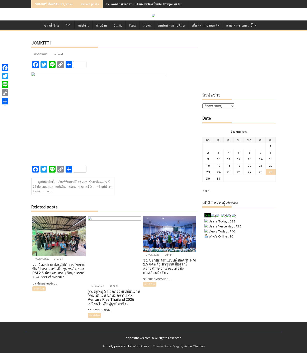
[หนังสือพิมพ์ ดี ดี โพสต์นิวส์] (35, 24)
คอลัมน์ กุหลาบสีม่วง (171, 25)
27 (249, 172)
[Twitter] (5, 76)
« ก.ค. (206, 190)
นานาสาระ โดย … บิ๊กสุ (241, 25)
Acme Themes (194, 346)
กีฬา (68, 25)
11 (229, 159)
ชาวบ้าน (101, 25)
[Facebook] (5, 67)
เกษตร (147, 25)
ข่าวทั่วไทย (51, 25)
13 (249, 159)
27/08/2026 (42, 259)
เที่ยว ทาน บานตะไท (205, 25)
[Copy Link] (5, 93)
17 (219, 165)
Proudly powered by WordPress (125, 346)
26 (239, 172)
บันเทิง (117, 25)
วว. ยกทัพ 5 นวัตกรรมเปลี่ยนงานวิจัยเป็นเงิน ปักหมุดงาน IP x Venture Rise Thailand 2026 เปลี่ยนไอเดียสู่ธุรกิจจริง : (180, 4)
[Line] (5, 84)
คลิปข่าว (83, 25)
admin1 (58, 54)
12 (239, 159)
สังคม (132, 25)
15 (271, 159)
